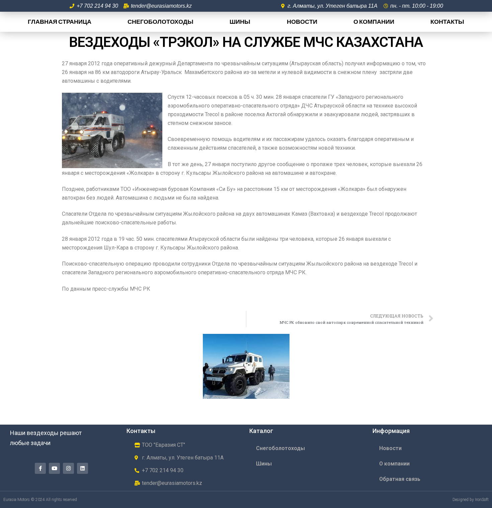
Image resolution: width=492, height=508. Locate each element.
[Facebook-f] (40, 468)
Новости (302, 21)
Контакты (447, 21)
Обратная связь (399, 479)
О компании (373, 21)
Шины (240, 21)
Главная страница (59, 21)
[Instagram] (68, 468)
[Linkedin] (82, 468)
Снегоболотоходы (160, 21)
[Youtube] (54, 468)
